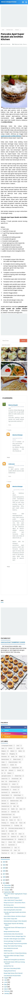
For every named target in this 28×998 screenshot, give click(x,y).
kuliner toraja (19, 798)
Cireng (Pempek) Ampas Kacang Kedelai (15, 943)
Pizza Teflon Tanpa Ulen (10, 918)
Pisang (12, 823)
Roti (3, 828)
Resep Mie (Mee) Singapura (11, 898)
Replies (9, 430)
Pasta (3, 820)
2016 (4, 877)
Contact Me (5, 767)
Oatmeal (13, 811)
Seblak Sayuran (8, 951)
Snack (10, 842)
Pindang (4, 823)
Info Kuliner (5, 784)
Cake (3, 762)
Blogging (12, 754)
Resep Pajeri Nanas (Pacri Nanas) (13, 973)
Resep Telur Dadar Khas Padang (13, 946)
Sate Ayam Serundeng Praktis (12, 968)
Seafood (13, 836)
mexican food (5, 806)
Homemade (15, 778)
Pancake (25, 44)
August (6, 978)
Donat (19, 770)
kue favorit (4, 792)
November (7, 887)
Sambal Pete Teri (8, 966)
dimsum (11, 770)
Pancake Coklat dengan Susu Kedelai (14, 939)
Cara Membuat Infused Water (12, 975)
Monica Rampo (18, 435)
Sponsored (11, 845)
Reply (9, 425)
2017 (4, 874)
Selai (22, 836)
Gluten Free (18, 776)
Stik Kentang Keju (6, 374)
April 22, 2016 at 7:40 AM (19, 489)
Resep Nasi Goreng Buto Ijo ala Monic (14, 959)
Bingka (3, 754)
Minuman (4, 809)
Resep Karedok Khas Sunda (11, 931)
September (7, 892)
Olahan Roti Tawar (7, 814)
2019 (4, 868)
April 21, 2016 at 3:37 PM (19, 465)
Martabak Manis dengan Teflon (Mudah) (15, 921)
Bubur (20, 756)
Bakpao (4, 751)
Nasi (21, 809)
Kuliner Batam (5, 795)
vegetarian (20, 853)
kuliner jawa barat (6, 798)
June (5, 982)
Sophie (19, 842)
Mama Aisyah (13, 405)
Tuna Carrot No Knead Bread (9, 389)
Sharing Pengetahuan (7, 839)
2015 (4, 880)
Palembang (5, 817)
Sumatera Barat (6, 847)
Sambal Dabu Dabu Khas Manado (13, 934)
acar (18, 745)
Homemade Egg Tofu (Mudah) (12, 941)
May (5, 984)
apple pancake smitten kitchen (11, 136)
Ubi (12, 853)
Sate (13, 834)
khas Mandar (5, 789)
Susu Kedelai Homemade (11, 948)
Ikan (3, 781)
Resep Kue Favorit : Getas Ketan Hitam (14, 902)
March (6, 989)
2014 (4, 883)
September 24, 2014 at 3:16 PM (17, 406)
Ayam (18, 748)
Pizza (20, 823)
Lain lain (4, 800)
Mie (14, 806)
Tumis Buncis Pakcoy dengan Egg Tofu (15, 936)
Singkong (20, 839)
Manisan (13, 803)
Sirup (3, 842)
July (5, 980)
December (7, 885)
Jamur (14, 784)
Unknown (11, 464)
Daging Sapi (15, 767)
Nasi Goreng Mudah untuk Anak (12, 910)
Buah (12, 756)
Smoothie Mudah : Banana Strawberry (14, 907)
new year (4, 811)
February (7, 991)
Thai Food (4, 853)
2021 (4, 862)
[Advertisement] (14, 16)
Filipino (9, 773)
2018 (4, 871)
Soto (3, 845)
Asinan (10, 748)
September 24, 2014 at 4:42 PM (17, 439)
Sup (16, 847)
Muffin (13, 809)
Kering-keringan (15, 787)
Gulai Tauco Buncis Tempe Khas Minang (15, 953)
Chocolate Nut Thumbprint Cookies (13, 642)
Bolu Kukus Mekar (6, 359)
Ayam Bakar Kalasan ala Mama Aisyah (15, 916)
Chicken (4, 765)
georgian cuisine (6, 776)
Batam (12, 751)
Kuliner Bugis (17, 795)
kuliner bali (15, 792)
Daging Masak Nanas (10, 971)
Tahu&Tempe (5, 850)
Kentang (4, 787)
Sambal (11, 831)
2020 (4, 865)
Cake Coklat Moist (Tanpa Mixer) (13, 900)
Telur (15, 850)
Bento (20, 751)
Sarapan (4, 834)
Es (2, 773)
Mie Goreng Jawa (9, 905)
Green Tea (4, 778)
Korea (14, 789)
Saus (20, 834)
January (6, 993)
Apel (3, 748)
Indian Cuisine (13, 781)
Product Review (6, 825)
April (5, 987)
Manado (4, 803)
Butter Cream (17, 759)
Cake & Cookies (13, 762)
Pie (18, 820)
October (6, 890)
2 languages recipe (7, 745)
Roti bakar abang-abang (15, 828)
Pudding (16, 825)
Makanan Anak (18, 44)
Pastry (11, 820)
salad (3, 831)
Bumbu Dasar (5, 759)
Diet (3, 770)
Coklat (12, 765)
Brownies (4, 756)
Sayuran (4, 836)
